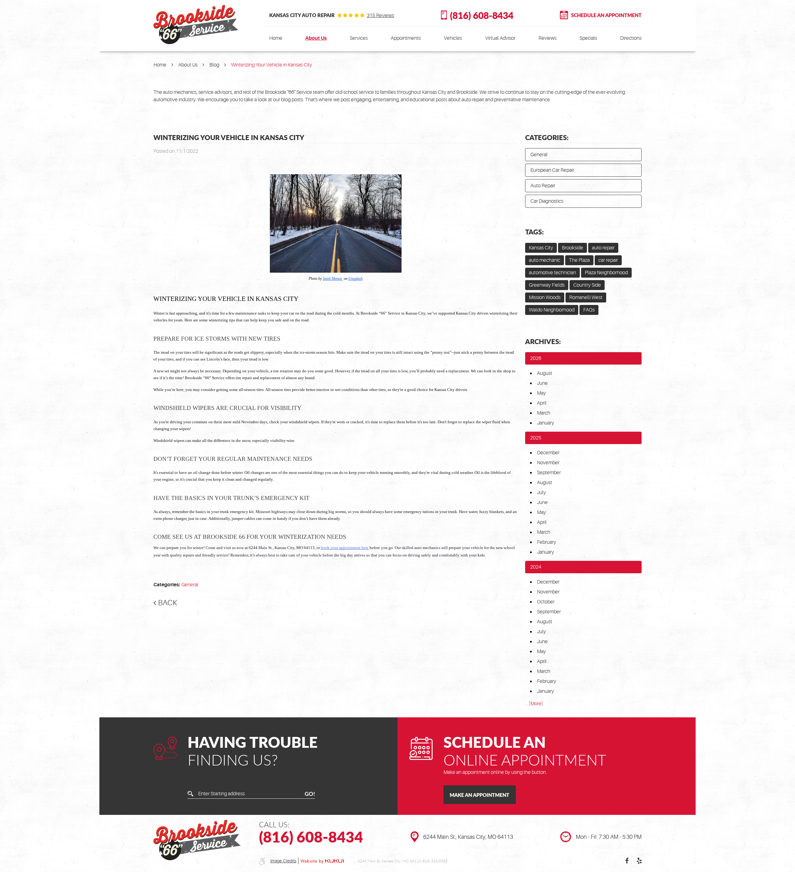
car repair (608, 260)
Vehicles (453, 38)
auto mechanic (544, 260)
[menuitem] (275, 38)
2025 (535, 438)
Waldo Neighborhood (552, 310)
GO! (310, 794)
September (549, 472)
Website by (322, 861)
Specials (588, 38)
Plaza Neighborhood (606, 272)
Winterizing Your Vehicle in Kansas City (271, 65)
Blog (214, 65)
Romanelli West (585, 297)
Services (359, 38)
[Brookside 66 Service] (195, 24)
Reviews (547, 38)
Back (167, 603)
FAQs (589, 310)
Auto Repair (542, 185)
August (544, 373)
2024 (535, 567)
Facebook (626, 861)
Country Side (587, 285)
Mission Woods (545, 297)
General (189, 585)
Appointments (406, 38)
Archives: (543, 341)
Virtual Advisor (500, 38)
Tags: (534, 232)
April (542, 403)
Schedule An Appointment (606, 15)
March (543, 413)
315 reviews (380, 15)
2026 (535, 358)
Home (275, 38)
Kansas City (541, 248)
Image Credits (283, 860)
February (546, 542)
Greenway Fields (547, 285)
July (541, 492)
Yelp (639, 861)
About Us (316, 38)
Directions (631, 38)
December (548, 453)
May (541, 393)
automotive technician (552, 272)
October (546, 602)
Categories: (547, 137)
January (545, 423)
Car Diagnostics (546, 201)
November (548, 463)
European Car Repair (552, 170)
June (542, 383)
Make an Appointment (479, 794)
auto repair (603, 248)
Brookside (572, 248)
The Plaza (579, 260)
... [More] (534, 703)
